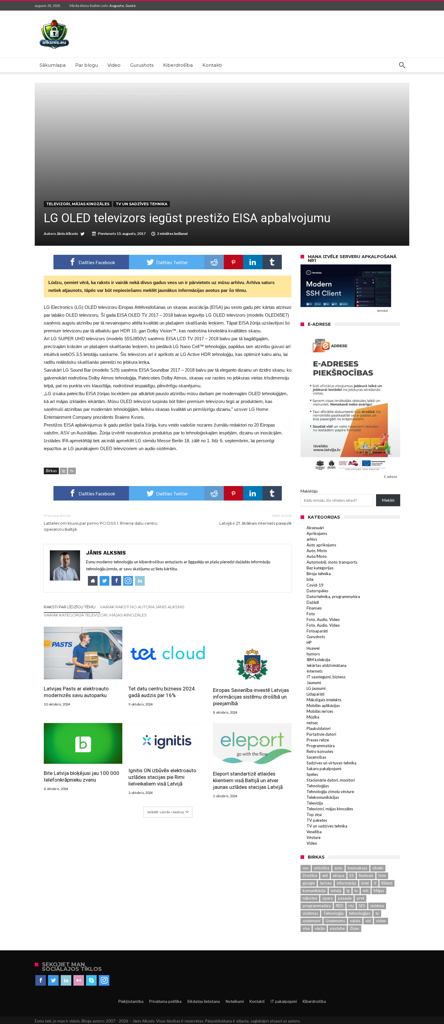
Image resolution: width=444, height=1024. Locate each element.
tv (72, 470)
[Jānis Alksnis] (54, 19)
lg (63, 470)
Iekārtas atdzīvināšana (326, 665)
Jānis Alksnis (67, 233)
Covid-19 (315, 585)
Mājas (379, 890)
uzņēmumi (311, 920)
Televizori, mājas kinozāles (84, 94)
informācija (346, 883)
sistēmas (310, 913)
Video (312, 843)
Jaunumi (314, 682)
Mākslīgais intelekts (324, 699)
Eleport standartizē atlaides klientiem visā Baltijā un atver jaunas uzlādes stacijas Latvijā (248, 780)
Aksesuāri (315, 527)
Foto (311, 613)
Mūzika (313, 717)
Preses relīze (318, 740)
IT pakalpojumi (283, 1001)
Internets (315, 671)
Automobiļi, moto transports (332, 562)
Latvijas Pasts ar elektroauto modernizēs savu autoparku (76, 692)
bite (310, 579)
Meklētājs (309, 491)
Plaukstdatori (318, 728)
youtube (337, 928)
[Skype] (91, 980)
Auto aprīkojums (321, 544)
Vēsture (313, 837)
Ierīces (326, 883)
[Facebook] (40, 980)
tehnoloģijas (359, 913)
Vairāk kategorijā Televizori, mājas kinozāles (95, 615)
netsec (312, 722)
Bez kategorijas (320, 567)
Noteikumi (235, 1001)
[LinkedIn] (66, 980)
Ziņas (354, 928)
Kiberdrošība (314, 1001)
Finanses (314, 608)
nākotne (310, 898)
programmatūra (317, 905)
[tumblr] (272, 262)
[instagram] (104, 980)
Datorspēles (317, 590)
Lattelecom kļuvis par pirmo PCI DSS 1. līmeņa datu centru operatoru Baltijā (100, 522)
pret (360, 898)
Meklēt (388, 500)
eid (325, 875)
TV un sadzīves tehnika (141, 204)
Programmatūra (321, 745)
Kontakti (257, 1001)
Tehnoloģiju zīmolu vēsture (330, 791)
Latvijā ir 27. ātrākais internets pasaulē (255, 519)
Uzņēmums (335, 920)
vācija (320, 928)
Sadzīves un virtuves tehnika (331, 762)
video (381, 920)
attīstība (321, 868)
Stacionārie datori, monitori (331, 780)
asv (306, 868)
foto (382, 875)
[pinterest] (233, 262)
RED (339, 905)
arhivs (312, 539)
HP (309, 642)
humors (313, 653)
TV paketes (317, 820)
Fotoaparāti (317, 631)
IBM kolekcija (318, 659)
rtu (351, 905)
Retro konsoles (320, 751)
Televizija (315, 803)
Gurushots (316, 636)
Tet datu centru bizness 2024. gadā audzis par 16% (162, 692)
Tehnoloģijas (318, 785)
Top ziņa (314, 814)
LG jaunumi (316, 688)
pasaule (345, 898)
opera (327, 898)
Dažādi (313, 602)
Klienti (386, 883)
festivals (366, 875)
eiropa (338, 875)
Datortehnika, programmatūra (333, 596)
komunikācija (314, 890)
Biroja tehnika (319, 573)
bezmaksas (357, 868)
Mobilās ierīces (320, 711)
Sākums (50, 94)
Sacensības (316, 757)
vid (368, 920)
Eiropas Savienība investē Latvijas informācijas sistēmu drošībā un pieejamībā (251, 696)
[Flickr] (78, 980)
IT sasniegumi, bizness (326, 676)
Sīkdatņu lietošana (203, 1001)
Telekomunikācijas (323, 797)
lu (356, 890)
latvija (336, 890)
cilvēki (377, 868)
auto (338, 868)
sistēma (377, 905)
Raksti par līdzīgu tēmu (69, 606)
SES (362, 905)
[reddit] (214, 262)
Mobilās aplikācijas (323, 705)
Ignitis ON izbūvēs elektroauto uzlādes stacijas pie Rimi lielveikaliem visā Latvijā (162, 777)
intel (365, 883)
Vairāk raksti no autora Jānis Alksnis (142, 606)
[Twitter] (53, 980)
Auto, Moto (317, 550)
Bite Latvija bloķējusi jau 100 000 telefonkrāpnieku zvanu (81, 776)
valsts (355, 920)
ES (351, 875)
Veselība (314, 831)
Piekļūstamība (130, 1001)
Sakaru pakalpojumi (324, 768)
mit (365, 890)
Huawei (313, 648)
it (375, 883)
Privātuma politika (165, 1001)
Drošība (310, 875)
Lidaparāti (315, 694)
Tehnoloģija (333, 913)
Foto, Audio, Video (323, 619)
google (309, 883)
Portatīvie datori (321, 734)
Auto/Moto (317, 556)
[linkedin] (252, 262)
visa (306, 928)
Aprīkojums (317, 533)
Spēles (312, 774)
